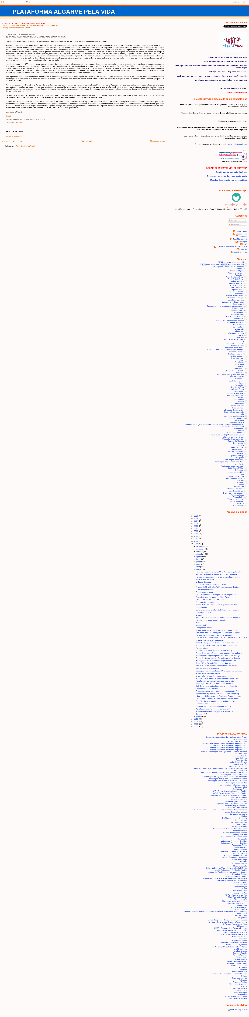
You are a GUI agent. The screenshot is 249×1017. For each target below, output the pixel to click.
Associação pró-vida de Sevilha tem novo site (214, 683)
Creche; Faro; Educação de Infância (229, 321)
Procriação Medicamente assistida (229, 462)
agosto (199, 556)
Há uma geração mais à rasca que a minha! (214, 635)
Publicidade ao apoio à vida (232, 466)
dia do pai (239, 331)
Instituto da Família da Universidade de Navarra (227, 872)
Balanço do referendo (234, 296)
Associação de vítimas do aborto (233, 785)
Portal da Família (240, 953)
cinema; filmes (237, 310)
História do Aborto (237, 389)
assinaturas (239, 294)
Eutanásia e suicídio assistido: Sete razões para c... (217, 650)
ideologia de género (235, 395)
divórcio (240, 335)
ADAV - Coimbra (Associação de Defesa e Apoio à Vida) (224, 745)
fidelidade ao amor (235, 381)
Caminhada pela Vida (238, 799)
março (199, 569)
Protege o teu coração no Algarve (209, 640)
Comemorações (237, 314)
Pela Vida (243, 938)
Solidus (244, 976)
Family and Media (240, 849)
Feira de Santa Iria (236, 377)
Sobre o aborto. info (239, 972)
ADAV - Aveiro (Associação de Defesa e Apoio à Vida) (225, 743)
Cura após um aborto (238, 814)
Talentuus (243, 980)
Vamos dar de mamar (238, 984)
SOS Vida (240, 480)
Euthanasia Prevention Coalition (234, 841)
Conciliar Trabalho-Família (232, 316)
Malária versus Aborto (205, 579)
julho (198, 559)
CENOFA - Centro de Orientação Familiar (230, 793)
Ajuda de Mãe (241, 760)
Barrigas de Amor (240, 789)
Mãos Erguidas (241, 909)
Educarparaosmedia (239, 826)
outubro (199, 551)
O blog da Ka (241, 926)
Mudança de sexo (237, 422)
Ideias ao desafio (240, 866)
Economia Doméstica (235, 343)
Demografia (237, 327)
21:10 (43, 119)
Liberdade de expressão (234, 412)
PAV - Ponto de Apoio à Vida (235, 932)
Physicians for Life (239, 941)
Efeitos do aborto (235, 354)
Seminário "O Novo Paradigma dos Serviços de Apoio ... (219, 633)
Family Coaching (240, 847)
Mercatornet (201, 625)
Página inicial (86, 141)
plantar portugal (237, 456)
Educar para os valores (205, 592)
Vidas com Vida (240, 990)
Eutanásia (238, 368)
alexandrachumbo (239, 252)
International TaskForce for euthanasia (231, 880)
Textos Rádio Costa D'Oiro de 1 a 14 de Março (215, 663)
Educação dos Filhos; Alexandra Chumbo (230, 828)
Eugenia (240, 366)
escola (240, 360)
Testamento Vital (237, 487)
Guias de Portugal (239, 860)
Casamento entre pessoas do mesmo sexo (224, 306)
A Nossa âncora (240, 739)
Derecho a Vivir (241, 820)
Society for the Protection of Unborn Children (228, 974)
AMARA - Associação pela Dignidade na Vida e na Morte (224, 752)
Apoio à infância (235, 283)
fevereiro (200, 714)
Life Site (244, 889)
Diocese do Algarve (239, 822)
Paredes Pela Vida (239, 936)
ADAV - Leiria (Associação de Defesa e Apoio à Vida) (225, 747)
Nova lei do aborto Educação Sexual (227, 435)
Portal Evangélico (240, 949)
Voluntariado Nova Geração (235, 997)
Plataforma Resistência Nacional (234, 943)
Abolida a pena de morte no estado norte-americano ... (218, 678)
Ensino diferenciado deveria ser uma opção (213, 676)
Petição (240, 453)
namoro (241, 431)
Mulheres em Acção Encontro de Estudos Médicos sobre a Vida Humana (214, 424)
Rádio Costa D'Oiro (239, 965)
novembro (200, 549)
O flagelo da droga (203, 582)
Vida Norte (242, 986)
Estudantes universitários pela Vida (210, 600)
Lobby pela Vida (240, 893)
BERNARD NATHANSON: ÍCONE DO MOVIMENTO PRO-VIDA (35, 37)
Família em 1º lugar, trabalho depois (211, 620)
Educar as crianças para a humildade (211, 584)
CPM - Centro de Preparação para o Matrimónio (227, 795)
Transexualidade (237, 495)
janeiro (199, 716)
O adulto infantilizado (204, 590)
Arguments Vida (240, 770)
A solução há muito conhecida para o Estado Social (217, 630)
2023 (196, 524)
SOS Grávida (241, 968)
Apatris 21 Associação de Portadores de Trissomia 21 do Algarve (220, 768)
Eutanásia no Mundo (234, 370)
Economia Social (237, 345)
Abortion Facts (241, 754)
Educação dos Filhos (233, 348)
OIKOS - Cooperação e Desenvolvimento (230, 928)
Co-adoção (238, 312)
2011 (196, 544)
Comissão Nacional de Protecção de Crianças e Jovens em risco (220, 810)
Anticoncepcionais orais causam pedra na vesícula (216, 645)
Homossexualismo (239, 864)
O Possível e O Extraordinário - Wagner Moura (228, 922)
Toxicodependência (235, 491)
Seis (197, 623)
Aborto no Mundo (17, 122)
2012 (196, 541)
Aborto (239, 269)
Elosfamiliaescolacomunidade (235, 833)
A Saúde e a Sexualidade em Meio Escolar (213, 597)
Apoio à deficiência (235, 279)
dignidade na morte (236, 333)
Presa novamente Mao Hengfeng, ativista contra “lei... (218, 691)
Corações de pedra (204, 628)
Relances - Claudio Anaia (237, 963)
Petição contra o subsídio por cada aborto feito (215, 681)
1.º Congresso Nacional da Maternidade (228, 267)
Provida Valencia (240, 959)
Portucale (243, 249)
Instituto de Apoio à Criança (236, 874)
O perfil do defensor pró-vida (207, 704)
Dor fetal (240, 337)
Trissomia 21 (238, 497)
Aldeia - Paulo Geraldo (238, 762)
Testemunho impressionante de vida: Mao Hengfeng (217, 694)
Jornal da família (240, 882)
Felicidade (238, 379)
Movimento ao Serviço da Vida (234, 901)
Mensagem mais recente (12, 141)
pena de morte (237, 447)
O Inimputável (241, 918)
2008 (196, 724)
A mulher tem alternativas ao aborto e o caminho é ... (217, 574)
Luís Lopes (242, 242)
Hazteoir (243, 862)
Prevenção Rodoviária (234, 460)
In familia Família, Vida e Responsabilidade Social (226, 868)
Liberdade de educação (233, 410)
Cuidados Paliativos (235, 323)
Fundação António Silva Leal (235, 855)
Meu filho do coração (238, 899)
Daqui (8, 116)
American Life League (238, 766)
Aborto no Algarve (237, 271)
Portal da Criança (240, 951)
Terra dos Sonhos (240, 982)
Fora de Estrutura (240, 853)
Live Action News (240, 891)
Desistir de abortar (203, 612)
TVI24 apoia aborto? (235, 499)
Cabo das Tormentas (238, 797)
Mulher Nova (242, 905)
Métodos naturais (236, 418)
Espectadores (241, 234)
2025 (196, 518)
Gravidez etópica (237, 387)
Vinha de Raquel (240, 992)
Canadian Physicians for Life (235, 801)
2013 (196, 539)
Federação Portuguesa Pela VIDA (233, 851)
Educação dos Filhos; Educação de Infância (225, 350)
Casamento (237, 304)
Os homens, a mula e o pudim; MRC (232, 930)
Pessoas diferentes (235, 451)
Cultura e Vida (236, 325)
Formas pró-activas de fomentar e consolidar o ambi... (218, 577)
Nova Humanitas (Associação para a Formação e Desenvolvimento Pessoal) (215, 911)
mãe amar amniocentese (234, 416)
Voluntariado (238, 505)
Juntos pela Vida (237, 406)
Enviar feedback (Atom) (25, 146)
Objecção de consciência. (232, 439)
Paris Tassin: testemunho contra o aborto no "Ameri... (218, 701)
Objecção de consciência (233, 437)
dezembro (200, 546)
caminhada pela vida (235, 300)
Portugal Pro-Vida (240, 955)
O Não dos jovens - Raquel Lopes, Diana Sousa (227, 920)
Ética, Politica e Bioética (237, 999)
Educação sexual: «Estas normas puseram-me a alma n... (219, 653)
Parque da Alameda (236, 441)
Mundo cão (238, 429)
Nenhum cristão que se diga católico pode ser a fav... (217, 711)
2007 (196, 727)
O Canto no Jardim (239, 916)
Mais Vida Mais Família (237, 897)
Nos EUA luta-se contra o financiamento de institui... (217, 666)
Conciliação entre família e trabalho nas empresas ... (217, 610)
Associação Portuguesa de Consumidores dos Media (225, 777)
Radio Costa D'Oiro (235, 468)
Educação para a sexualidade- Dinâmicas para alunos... (219, 671)
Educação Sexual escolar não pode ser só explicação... (218, 658)
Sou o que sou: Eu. (239, 978)
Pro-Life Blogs (241, 957)
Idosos (240, 397)
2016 (196, 531)
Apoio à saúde (236, 287)
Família (239, 372)
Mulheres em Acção (239, 907)
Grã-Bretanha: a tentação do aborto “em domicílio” (216, 686)
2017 (196, 529)
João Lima (243, 236)
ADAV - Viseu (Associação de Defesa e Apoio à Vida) (225, 750)
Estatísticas (239, 362)
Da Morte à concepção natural (234, 818)
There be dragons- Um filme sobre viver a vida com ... (218, 643)
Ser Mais (243, 970)
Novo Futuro (242, 914)
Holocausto (238, 391)
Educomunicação (240, 831)
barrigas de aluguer (236, 298)
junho (198, 562)
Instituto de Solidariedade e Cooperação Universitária (225, 878)
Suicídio (240, 483)
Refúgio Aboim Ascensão (237, 961)
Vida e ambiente (236, 501)
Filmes (240, 383)
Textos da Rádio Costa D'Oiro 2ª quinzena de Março (217, 605)
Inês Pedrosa (238, 399)
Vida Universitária (240, 988)
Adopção (238, 275)
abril (198, 567)
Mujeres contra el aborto (237, 903)
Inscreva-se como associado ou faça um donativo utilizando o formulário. (30, 25)
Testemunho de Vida (233, 489)
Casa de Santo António (237, 808)
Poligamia (240, 458)
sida (242, 474)
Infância (241, 402)
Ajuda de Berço (241, 758)
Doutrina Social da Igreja (233, 339)
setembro (200, 554)
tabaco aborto (238, 485)
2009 (196, 722)
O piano (199, 615)
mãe (242, 414)
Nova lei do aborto (234, 433)
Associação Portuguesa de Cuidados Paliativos (228, 779)
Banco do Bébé (241, 787)
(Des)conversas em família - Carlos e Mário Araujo (226, 737)
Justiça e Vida (237, 408)
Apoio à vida (237, 289)
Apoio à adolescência (234, 277)
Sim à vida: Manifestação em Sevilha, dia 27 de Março (218, 617)
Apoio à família (236, 281)
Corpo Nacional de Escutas (236, 812)
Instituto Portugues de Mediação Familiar (230, 870)
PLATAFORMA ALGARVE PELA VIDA (63, 11)
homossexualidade (235, 393)
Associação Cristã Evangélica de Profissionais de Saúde (224, 772)
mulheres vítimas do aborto (233, 426)
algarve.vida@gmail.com (237, 144)
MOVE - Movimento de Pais (235, 895)
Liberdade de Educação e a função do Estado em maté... (219, 696)
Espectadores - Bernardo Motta (234, 837)
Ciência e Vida (237, 308)
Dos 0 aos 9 (242, 824)
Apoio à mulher (236, 285)
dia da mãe (239, 329)
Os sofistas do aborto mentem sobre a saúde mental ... (218, 699)
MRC (245, 244)
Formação (239, 385)
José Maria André (240, 239)
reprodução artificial (236, 472)
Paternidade (238, 443)
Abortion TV (242, 756)
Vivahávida (242, 995)
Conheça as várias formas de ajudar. (16, 28)
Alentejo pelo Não (240, 764)
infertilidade (239, 404)
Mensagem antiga (157, 141)
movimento (239, 420)
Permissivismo (236, 449)
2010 (196, 719)
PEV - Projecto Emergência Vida (234, 934)
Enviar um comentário (14, 137)
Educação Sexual (235, 352)
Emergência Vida (240, 835)
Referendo (239, 470)
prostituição (239, 464)
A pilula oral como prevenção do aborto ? (213, 709)
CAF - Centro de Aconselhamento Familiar (229, 791)
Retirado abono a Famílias (207, 689)
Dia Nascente (201, 607)
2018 (196, 526)
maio (198, 564)
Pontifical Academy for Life (236, 945)
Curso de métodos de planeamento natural (213, 706)
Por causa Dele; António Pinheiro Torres (231, 947)
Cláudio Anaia (241, 231)
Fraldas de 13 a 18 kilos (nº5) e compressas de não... (218, 587)
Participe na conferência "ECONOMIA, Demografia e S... (219, 572)
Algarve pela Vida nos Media (207, 668)
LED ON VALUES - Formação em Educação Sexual (217, 595)
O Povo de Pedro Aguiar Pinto (235, 924)
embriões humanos (236, 356)
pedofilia (240, 445)
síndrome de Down (236, 476)
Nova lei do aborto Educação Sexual (222, 265)
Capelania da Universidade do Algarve (231, 804)
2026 (196, 516)
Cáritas (244, 816)
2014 (196, 536)
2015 (196, 534)
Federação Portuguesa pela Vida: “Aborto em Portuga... (219, 655)
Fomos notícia (202, 648)
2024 (196, 521)
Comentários (235, 224)
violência (240, 503)
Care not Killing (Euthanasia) (235, 806)
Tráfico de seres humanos (233, 493)
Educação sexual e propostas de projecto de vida (216, 661)
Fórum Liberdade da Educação (234, 857)
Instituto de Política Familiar (235, 876)
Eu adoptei (242, 839)
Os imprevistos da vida (205, 602)
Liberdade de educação (231, 262)
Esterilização (239, 364)
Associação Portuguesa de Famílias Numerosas (227, 781)
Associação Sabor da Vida (236, 783)
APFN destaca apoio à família (208, 673)
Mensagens (235, 220)
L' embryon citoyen (239, 887)
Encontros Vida (237, 358)
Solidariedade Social (234, 478)
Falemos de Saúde (239, 845)
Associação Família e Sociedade (233, 774)
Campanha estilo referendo (233, 302)
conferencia (238, 319)
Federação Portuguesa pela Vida (230, 375)
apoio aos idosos (236, 292)
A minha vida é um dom (237, 741)
